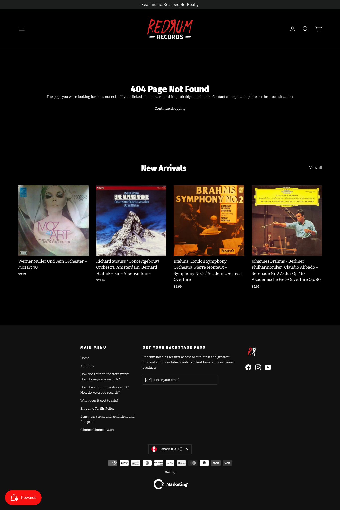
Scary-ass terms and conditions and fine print (107, 419)
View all (315, 168)
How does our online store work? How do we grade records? (104, 376)
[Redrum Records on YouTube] (268, 367)
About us (87, 366)
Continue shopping (170, 108)
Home (84, 358)
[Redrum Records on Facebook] (248, 367)
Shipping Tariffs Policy (97, 408)
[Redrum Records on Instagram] (258, 367)
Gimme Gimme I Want (97, 430)
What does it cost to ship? (99, 400)
